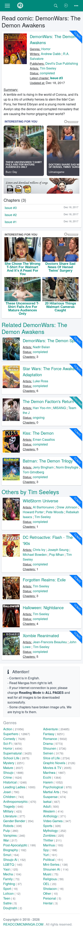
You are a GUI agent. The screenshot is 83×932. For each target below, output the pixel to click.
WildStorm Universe (40, 501)
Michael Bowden (35, 554)
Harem (53, 782)
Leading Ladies (19, 787)
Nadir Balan (41, 347)
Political (53, 859)
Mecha (12, 874)
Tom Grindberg (33, 472)
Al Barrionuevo (43, 507)
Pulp (10, 830)
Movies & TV (57, 767)
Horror (45, 49)
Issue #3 (56, 78)
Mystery (13, 763)
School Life (16, 758)
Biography (14, 850)
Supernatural (17, 753)
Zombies (53, 835)
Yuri (50, 854)
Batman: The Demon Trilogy (48, 461)
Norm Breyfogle (67, 467)
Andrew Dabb (51, 53)
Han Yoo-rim (42, 407)
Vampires (14, 835)
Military (12, 811)
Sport (10, 888)
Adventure (56, 729)
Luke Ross (40, 381)
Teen (9, 898)
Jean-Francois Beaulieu (50, 642)
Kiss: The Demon (38, 433)
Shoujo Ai (14, 859)
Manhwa (54, 772)
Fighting (12, 883)
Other (50, 893)
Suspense (54, 796)
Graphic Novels (59, 763)
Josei (11, 792)
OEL (49, 883)
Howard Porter (33, 512)
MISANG (59, 407)
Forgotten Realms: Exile (44, 580)
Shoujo (13, 772)
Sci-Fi (12, 743)
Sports (52, 825)
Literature (14, 816)
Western (53, 811)
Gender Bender (18, 821)
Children (13, 796)
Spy (50, 850)
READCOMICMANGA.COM (23, 924)
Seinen (53, 753)
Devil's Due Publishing (61, 63)
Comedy (14, 738)
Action (13, 729)
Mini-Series (55, 864)
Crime (12, 777)
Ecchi (52, 777)
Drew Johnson (67, 507)
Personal (52, 898)
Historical (15, 782)
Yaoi (10, 869)
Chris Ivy (39, 549)
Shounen (54, 748)
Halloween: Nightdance (43, 607)
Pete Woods (54, 512)
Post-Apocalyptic (19, 845)
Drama (53, 743)
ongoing (39, 417)
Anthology (54, 816)
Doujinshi (12, 908)
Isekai (51, 801)
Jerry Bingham (43, 467)
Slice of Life (56, 758)
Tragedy (13, 806)
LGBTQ (12, 864)
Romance (55, 738)
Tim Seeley (48, 68)
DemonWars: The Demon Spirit (51, 340)
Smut (11, 854)
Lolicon (12, 893)
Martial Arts (55, 792)
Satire (10, 903)
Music (50, 874)
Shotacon (53, 888)
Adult (51, 806)
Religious (53, 879)
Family (11, 879)
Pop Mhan (56, 554)
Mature (13, 767)
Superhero (16, 733)
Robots (12, 825)
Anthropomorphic (19, 801)
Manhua (53, 845)
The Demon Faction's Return (48, 401)
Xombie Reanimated (41, 635)
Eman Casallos (44, 439)
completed (47, 73)
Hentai (50, 903)
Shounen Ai (55, 869)
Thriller (52, 840)
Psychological (57, 787)
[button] (7, 6)
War (10, 840)
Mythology (54, 830)
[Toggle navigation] (76, 6)
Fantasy (53, 733)
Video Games (57, 821)
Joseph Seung (58, 549)
